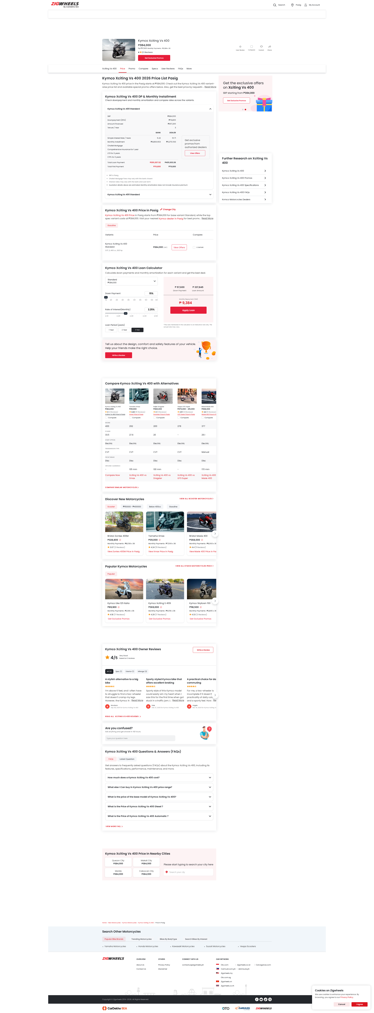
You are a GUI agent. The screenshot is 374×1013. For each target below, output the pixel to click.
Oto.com (224, 965)
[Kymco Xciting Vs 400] (114, 396)
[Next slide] (215, 533)
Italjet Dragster (158, 407)
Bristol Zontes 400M (118, 535)
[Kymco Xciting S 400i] (165, 589)
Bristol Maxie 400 (208, 407)
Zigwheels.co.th (227, 985)
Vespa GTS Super (184, 407)
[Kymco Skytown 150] (206, 589)
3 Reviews (148, 52)
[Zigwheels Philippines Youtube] (261, 999)
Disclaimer (162, 969)
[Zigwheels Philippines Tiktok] (265, 999)
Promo (132, 68)
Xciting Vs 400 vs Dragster (161, 477)
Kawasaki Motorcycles (183, 946)
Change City (169, 209)
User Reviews (168, 68)
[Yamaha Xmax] (139, 396)
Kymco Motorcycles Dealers (236, 199)
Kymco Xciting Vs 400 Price (119, 215)
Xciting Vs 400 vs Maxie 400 (210, 477)
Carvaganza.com (263, 965)
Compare (251, 50)
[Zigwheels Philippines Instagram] (270, 999)
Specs (155, 68)
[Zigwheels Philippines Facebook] (257, 999)
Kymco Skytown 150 (199, 603)
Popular (111, 574)
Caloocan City (146, 871)
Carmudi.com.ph (228, 969)
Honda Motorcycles (148, 946)
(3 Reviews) (113, 412)
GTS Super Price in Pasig (186, 414)
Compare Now (112, 475)
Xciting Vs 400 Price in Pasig (115, 414)
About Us (140, 965)
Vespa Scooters (248, 946)
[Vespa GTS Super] (187, 396)
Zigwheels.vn (226, 981)
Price (122, 68)
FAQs (180, 68)
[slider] (106, 297)
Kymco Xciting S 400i (159, 603)
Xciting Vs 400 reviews (127, 716)
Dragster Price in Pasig (161, 414)
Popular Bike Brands (114, 939)
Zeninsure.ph (244, 969)
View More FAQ (113, 826)
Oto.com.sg (226, 977)
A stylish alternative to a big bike (121, 681)
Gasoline (173, 506)
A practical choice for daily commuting (203, 681)
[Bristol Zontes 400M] (124, 522)
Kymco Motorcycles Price (198, 566)
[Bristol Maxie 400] (211, 396)
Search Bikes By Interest (196, 939)
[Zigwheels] (65, 5)
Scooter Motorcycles (200, 498)
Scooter (111, 506)
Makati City (146, 860)
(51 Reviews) (140, 412)
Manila (118, 871)
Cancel (341, 1004)
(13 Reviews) (188, 412)
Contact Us (141, 969)
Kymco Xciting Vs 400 (113, 407)
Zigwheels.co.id (243, 965)
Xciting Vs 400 (109, 68)
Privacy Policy (164, 965)
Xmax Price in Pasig (136, 414)
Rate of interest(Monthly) (117, 309)
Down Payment (113, 293)
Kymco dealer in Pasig (171, 218)
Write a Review (118, 355)
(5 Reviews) (161, 412)
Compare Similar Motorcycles (121, 487)
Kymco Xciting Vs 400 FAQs (236, 192)
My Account (314, 5)
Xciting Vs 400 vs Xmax (137, 477)
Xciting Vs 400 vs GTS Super (186, 477)
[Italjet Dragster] (163, 396)
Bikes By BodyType (168, 939)
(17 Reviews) (119, 614)
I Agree (359, 1004)
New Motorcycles (114, 923)
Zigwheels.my (227, 973)
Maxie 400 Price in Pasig (210, 414)
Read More (137, 700)
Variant (261, 50)
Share (269, 50)
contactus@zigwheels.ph (193, 965)
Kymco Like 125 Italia (118, 603)
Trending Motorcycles (141, 939)
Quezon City (118, 860)
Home (104, 923)
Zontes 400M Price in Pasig (126, 551)
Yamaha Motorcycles (115, 946)
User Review (240, 50)
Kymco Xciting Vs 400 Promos (237, 178)
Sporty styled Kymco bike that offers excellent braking (164, 681)
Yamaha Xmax (134, 407)
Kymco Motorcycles (129, 923)
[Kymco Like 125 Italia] (124, 589)
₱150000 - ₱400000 (132, 506)
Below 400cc (155, 506)
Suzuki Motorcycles (215, 946)
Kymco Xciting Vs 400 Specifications (240, 185)
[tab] (243, 109)
